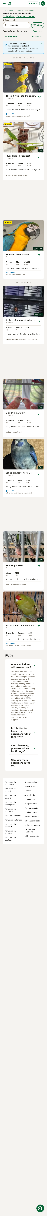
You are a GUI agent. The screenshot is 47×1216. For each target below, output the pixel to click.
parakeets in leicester (10, 832)
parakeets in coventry (10, 796)
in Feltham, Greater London (19, 16)
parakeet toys (30, 799)
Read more (37, 31)
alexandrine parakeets (29, 830)
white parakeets (31, 836)
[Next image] (39, 77)
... (26, 10)
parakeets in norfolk (10, 790)
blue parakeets (31, 808)
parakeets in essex (13, 816)
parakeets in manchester (10, 783)
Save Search (13, 36)
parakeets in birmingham (10, 803)
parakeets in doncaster (10, 810)
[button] (23, 77)
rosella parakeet (31, 816)
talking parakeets (32, 821)
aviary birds (29, 795)
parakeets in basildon (10, 839)
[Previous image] (7, 77)
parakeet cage (30, 812)
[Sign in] (43, 3)
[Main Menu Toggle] (4, 3)
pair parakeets (30, 804)
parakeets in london (13, 820)
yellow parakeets (32, 825)
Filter (39, 25)
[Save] (39, 96)
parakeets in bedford (10, 825)
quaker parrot (30, 786)
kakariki (27, 791)
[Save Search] (40, 1208)
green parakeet (31, 782)
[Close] (41, 44)
